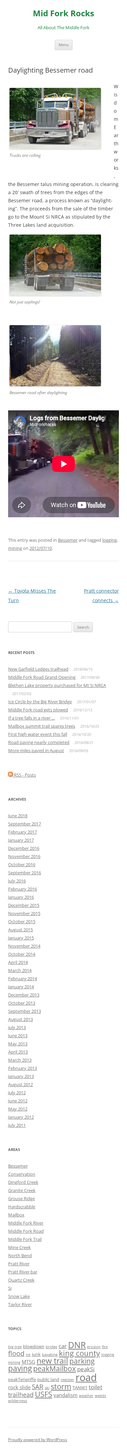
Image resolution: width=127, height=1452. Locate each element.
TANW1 (79, 1387)
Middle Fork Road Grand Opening (42, 677)
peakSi (85, 1369)
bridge (51, 1346)
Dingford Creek (23, 1182)
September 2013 (24, 1011)
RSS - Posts (24, 775)
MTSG (28, 1361)
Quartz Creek (21, 1280)
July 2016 (17, 881)
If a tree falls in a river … (31, 718)
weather (86, 1395)
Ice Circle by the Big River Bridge (40, 702)
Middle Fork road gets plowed (38, 710)
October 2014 (21, 954)
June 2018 (17, 816)
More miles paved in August (36, 750)
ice (28, 1354)
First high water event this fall (37, 734)
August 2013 (20, 1019)
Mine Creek (19, 1247)
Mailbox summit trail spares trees (41, 726)
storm (61, 1386)
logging (109, 540)
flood (16, 1353)
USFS (43, 1394)
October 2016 (21, 864)
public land (48, 1379)
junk (36, 1354)
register (67, 1379)
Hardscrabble (21, 1207)
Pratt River (18, 1264)
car (63, 1346)
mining (15, 548)
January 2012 (21, 1117)
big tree (15, 1346)
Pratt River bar (22, 1272)
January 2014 (21, 987)
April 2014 (18, 962)
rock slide (19, 1387)
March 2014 (19, 970)
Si (10, 1288)
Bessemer (68, 540)
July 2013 (17, 1027)
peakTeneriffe (22, 1379)
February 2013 (22, 1068)
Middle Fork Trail (25, 1239)
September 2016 (24, 873)
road (86, 1377)
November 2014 (24, 946)
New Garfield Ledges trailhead (38, 669)
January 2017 (21, 840)
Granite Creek (22, 1190)
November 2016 (24, 856)
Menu (64, 44)
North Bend (20, 1255)
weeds (100, 1395)
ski (47, 1387)
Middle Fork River (25, 1223)
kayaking (50, 1354)
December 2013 (23, 995)
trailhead (21, 1395)
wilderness (17, 1400)
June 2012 (17, 1101)
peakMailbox (54, 1368)
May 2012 (17, 1109)
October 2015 (21, 921)
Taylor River (20, 1304)
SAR (37, 1386)
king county (79, 1353)
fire (105, 1346)
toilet (95, 1387)
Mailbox (16, 1215)
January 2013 (21, 1076)
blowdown (33, 1346)
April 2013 (18, 1052)
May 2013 (17, 1044)
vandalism (66, 1395)
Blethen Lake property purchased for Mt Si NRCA (57, 685)
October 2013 (21, 1003)
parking (81, 1361)
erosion (94, 1346)
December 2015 (23, 905)
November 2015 (24, 913)
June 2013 (17, 1035)
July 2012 (17, 1093)
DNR (77, 1345)
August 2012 (20, 1084)
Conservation (21, 1174)
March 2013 (19, 1060)
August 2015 (20, 930)
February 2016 (22, 889)
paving (20, 1368)
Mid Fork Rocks (63, 13)
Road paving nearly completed (38, 742)
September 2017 (24, 824)
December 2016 (23, 848)
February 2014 (22, 978)
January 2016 (21, 897)
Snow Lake (19, 1296)
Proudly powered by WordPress (37, 1439)
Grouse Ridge (21, 1198)
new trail (52, 1360)
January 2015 (21, 938)
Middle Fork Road (26, 1231)
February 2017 (22, 832)
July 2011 (17, 1125)
